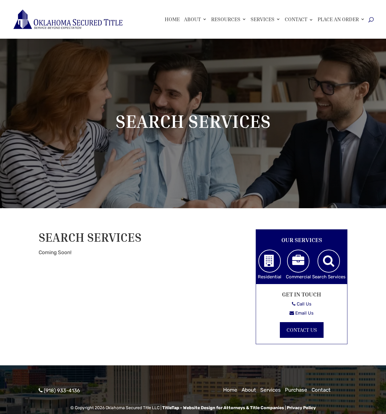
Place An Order (338, 19)
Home (172, 19)
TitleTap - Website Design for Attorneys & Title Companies (223, 407)
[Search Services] (329, 261)
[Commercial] (298, 261)
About (192, 19)
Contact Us (301, 329)
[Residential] (269, 261)
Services (262, 19)
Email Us (304, 313)
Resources (225, 19)
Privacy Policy (301, 407)
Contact (296, 19)
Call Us (304, 304)
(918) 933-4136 (61, 390)
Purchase (296, 390)
